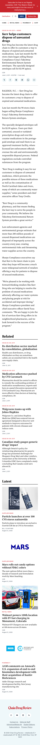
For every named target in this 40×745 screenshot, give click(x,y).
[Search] (15, 16)
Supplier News (7, 513)
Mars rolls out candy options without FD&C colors (18, 566)
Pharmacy (27, 23)
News (19, 30)
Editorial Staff (25, 722)
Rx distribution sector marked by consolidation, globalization (19, 347)
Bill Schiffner (7, 528)
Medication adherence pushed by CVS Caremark (19, 375)
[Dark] (13, 16)
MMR (22, 16)
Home (4, 23)
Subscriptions (14, 727)
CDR (3, 72)
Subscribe (32, 16)
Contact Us (14, 722)
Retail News (14, 23)
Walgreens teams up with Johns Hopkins (16, 410)
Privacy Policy (26, 727)
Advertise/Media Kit (14, 724)
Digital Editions (29, 724)
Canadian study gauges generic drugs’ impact (20, 443)
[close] (37, 6)
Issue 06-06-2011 (8, 30)
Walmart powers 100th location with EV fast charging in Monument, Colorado (20, 618)
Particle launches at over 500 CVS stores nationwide (18, 518)
